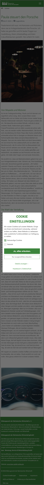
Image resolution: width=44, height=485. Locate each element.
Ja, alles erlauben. (22, 251)
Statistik (10, 244)
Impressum (17, 269)
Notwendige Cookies (14, 240)
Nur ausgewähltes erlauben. (22, 257)
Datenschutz (26, 269)
